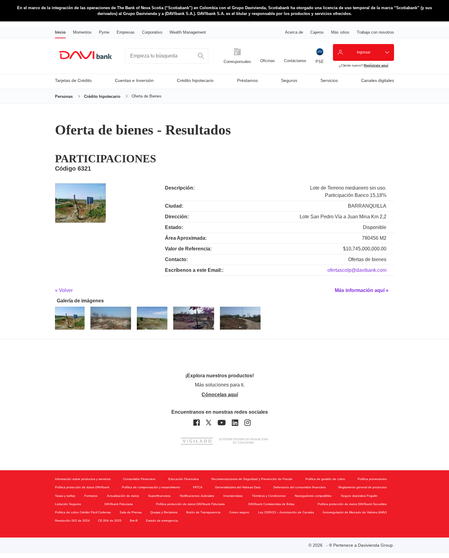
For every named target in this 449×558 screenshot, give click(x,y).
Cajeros (317, 32)
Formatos (90, 495)
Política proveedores (372, 479)
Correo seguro (239, 512)
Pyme (104, 32)
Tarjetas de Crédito (73, 80)
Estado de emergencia (162, 520)
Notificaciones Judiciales (197, 495)
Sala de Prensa (131, 512)
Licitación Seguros (68, 504)
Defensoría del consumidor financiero (299, 487)
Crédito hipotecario (195, 80)
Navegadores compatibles (313, 495)
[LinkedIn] (235, 423)
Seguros (289, 80)
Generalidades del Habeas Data (238, 487)
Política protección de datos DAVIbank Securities (352, 504)
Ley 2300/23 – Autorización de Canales (286, 512)
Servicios (329, 80)
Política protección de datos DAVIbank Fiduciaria (190, 504)
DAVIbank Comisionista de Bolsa (271, 504)
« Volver (64, 290)
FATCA (198, 487)
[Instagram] (247, 423)
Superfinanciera (159, 495)
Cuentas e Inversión (134, 80)
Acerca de (294, 32)
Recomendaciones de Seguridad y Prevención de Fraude (252, 479)
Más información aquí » (362, 290)
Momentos (82, 32)
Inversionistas (233, 495)
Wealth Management (188, 32)
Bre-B (134, 520)
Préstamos (247, 80)
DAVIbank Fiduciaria (118, 504)
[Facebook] (196, 423)
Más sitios (340, 32)
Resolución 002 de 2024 (72, 520)
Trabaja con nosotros (375, 32)
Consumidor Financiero (139, 479)
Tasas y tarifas (65, 495)
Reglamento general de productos (362, 487)
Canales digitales (377, 80)
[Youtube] (221, 423)
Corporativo (152, 32)
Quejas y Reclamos (163, 512)
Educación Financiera (183, 479)
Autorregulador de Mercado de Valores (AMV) (355, 512)
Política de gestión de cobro (325, 479)
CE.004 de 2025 (110, 520)
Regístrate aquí (376, 65)
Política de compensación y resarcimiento (151, 487)
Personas (64, 96)
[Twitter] (208, 423)
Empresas (126, 32)
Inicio (60, 32)
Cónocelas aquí (220, 394)
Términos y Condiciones (269, 495)
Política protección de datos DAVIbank (82, 487)
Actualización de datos (123, 495)
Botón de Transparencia (203, 512)
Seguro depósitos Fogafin (359, 495)
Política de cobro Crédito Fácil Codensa (83, 512)
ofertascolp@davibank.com (356, 270)
